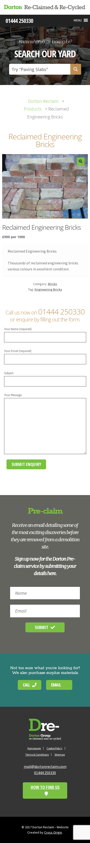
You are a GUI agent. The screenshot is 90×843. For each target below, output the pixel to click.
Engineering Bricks (48, 289)
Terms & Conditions (37, 754)
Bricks (52, 284)
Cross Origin (53, 832)
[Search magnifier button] (75, 69)
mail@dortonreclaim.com (45, 766)
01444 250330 (61, 311)
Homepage (34, 748)
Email (56, 685)
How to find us (45, 787)
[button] (78, 20)
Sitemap (59, 754)
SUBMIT (41, 627)
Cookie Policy (54, 748)
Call (26, 685)
